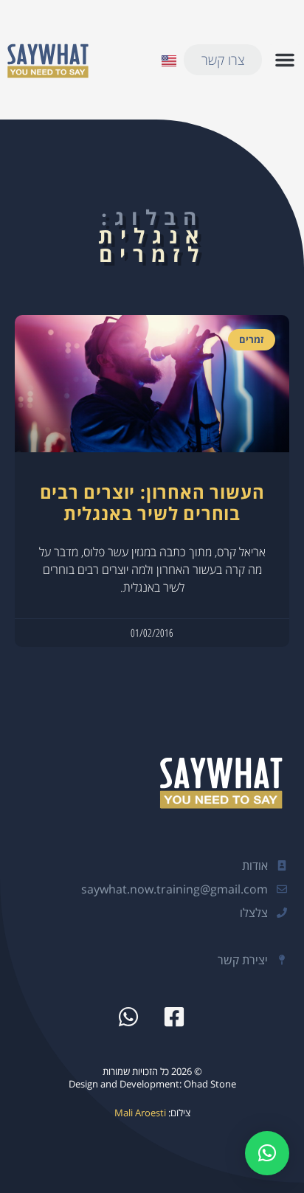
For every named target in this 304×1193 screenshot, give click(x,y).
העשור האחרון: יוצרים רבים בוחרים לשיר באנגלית (152, 502)
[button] (284, 59)
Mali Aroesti (140, 1112)
